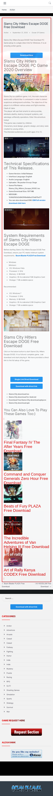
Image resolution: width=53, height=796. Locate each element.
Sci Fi (9, 686)
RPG (8, 681)
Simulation (11, 694)
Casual (9, 639)
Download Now (26, 55)
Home (4, 10)
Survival (10, 707)
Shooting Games (13, 690)
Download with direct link (26, 386)
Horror (9, 656)
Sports (9, 699)
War (8, 712)
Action (12, 10)
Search (49, 3)
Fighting (10, 652)
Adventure (11, 630)
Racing (9, 677)
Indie (8, 660)
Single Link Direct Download (26, 379)
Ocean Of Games (38, 33)
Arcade (9, 634)
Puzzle (9, 673)
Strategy (10, 703)
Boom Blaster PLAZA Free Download (30, 255)
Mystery (10, 669)
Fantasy (10, 647)
